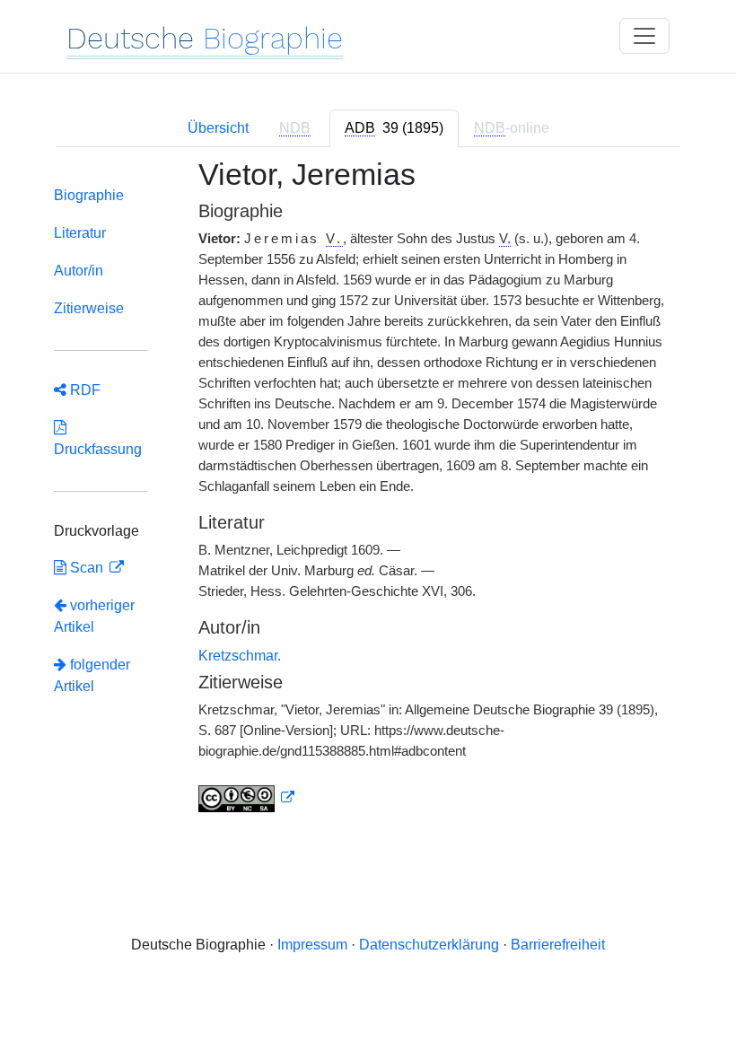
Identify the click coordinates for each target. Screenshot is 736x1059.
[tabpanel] (368, 496)
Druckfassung (98, 438)
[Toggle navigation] (644, 36)
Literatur (80, 233)
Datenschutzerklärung (429, 944)
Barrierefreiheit (558, 944)
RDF (83, 390)
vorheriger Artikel (94, 616)
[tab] (394, 128)
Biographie (89, 195)
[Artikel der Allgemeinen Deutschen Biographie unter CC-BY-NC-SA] (246, 798)
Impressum (312, 944)
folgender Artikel (92, 675)
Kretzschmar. (239, 655)
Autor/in (78, 270)
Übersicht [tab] (218, 128)
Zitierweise (89, 308)
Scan (86, 567)
